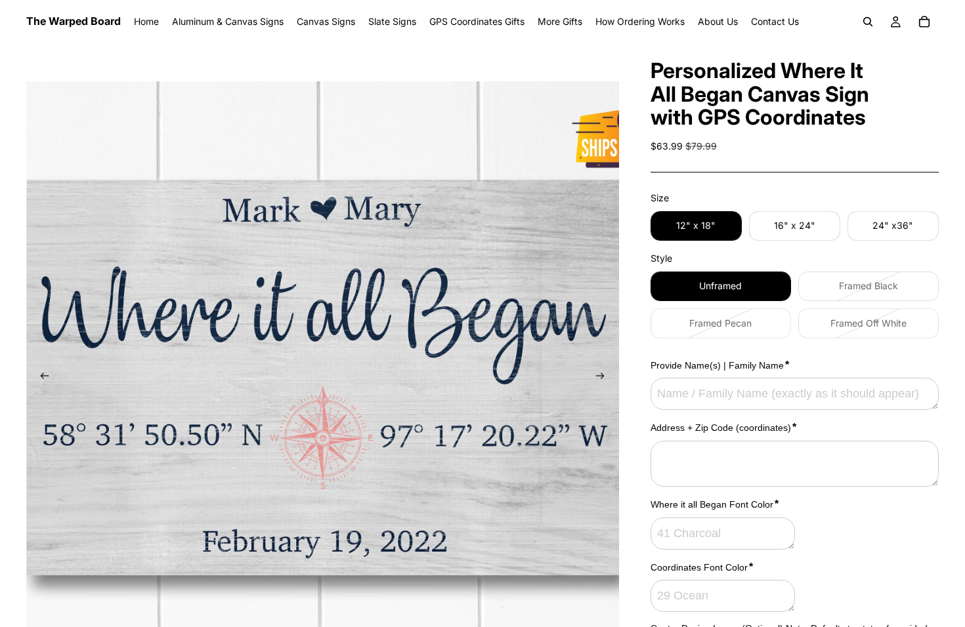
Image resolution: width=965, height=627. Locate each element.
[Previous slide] (40, 377)
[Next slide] (604, 377)
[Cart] (924, 21)
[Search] (867, 21)
